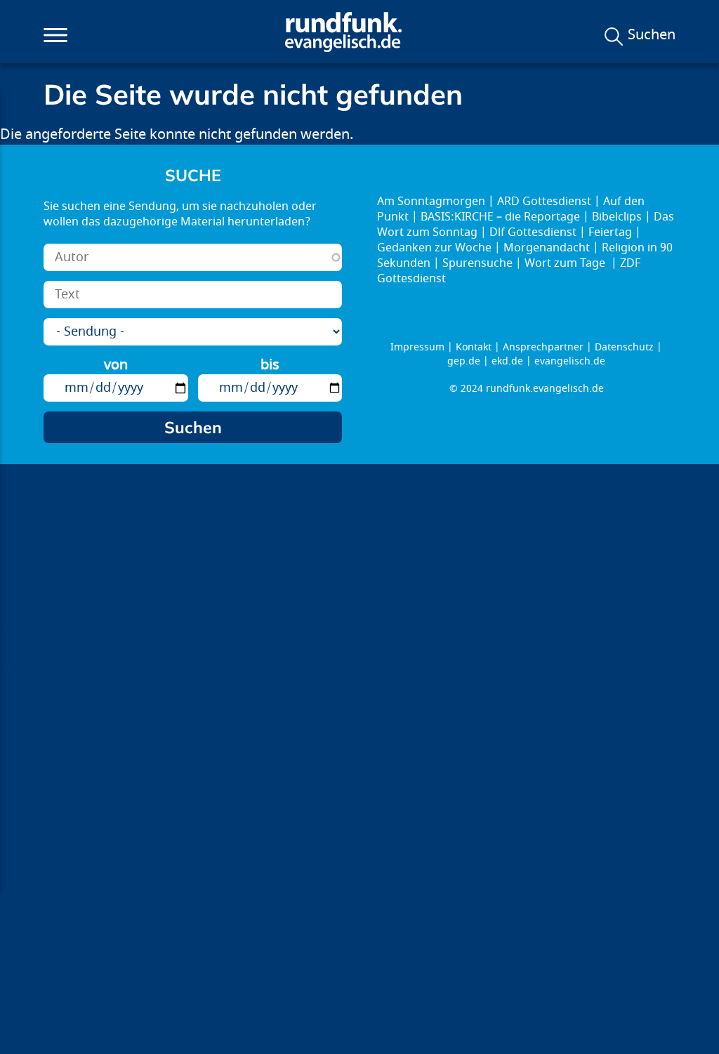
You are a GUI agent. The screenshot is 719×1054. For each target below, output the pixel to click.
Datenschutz (624, 347)
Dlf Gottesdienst (532, 232)
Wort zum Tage (566, 263)
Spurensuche (477, 263)
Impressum (417, 347)
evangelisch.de (569, 361)
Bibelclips (617, 217)
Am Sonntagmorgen (431, 201)
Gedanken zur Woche (434, 247)
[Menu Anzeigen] (55, 35)
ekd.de (507, 361)
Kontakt (474, 347)
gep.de (463, 361)
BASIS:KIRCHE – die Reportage (500, 217)
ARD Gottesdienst (544, 201)
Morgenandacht (546, 247)
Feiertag (610, 232)
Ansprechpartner (543, 347)
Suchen (651, 35)
